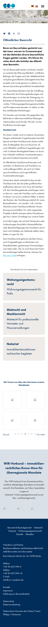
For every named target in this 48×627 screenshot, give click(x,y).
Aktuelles (29, 534)
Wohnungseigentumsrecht (30, 530)
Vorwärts (41, 434)
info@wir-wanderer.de (13, 579)
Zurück (6, 434)
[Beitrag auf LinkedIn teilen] (10, 33)
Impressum (8, 590)
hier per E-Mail (10, 255)
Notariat (12, 530)
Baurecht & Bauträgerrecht (20, 527)
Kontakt (6, 587)
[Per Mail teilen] (19, 33)
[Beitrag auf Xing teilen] (15, 33)
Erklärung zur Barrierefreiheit (16, 593)
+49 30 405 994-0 (12, 566)
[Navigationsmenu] (42, 6)
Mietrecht (38, 527)
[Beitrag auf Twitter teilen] (5, 33)
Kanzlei (20, 534)
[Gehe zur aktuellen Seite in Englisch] (36, 6)
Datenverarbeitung (11, 604)
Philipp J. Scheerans (12, 614)
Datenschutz (8, 601)
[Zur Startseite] (9, 6)
